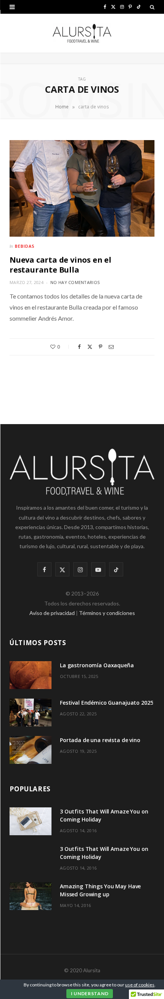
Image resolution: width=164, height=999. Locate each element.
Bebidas (25, 246)
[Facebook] (79, 346)
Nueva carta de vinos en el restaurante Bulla (60, 265)
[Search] (152, 6)
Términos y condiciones (107, 613)
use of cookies (139, 985)
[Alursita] (82, 33)
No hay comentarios (75, 282)
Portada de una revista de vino (100, 740)
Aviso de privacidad (52, 613)
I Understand (90, 993)
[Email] (111, 346)
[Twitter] (89, 346)
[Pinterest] (100, 346)
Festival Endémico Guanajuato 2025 (106, 702)
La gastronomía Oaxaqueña (97, 665)
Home (62, 106)
